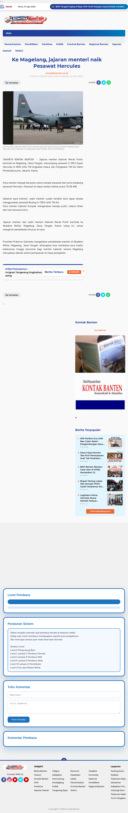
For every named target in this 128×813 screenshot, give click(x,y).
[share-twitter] (103, 82)
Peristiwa (47, 44)
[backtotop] (64, 760)
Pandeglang (58, 782)
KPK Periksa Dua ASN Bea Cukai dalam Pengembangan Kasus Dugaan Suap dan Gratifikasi (92, 441)
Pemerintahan (77, 782)
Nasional (93, 779)
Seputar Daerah (41, 790)
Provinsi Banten (76, 44)
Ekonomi (74, 771)
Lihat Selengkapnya (99, 511)
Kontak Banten (86, 322)
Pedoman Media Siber (119, 779)
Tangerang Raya (60, 790)
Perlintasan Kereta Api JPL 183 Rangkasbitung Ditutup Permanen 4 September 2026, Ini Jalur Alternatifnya (90, 6)
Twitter (22, 783)
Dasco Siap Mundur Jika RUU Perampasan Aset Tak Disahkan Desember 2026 (92, 455)
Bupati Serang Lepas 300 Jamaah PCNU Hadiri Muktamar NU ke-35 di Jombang (91, 484)
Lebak (73, 779)
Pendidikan (31, 44)
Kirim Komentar (19, 719)
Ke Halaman (100, 330)
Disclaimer (116, 782)
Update (75, 272)
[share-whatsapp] (108, 82)
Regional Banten (98, 44)
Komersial (93, 775)
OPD (36, 782)
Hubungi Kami (118, 790)
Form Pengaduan (119, 798)
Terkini (19, 50)
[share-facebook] (98, 82)
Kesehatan (75, 775)
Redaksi (114, 775)
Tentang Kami (117, 771)
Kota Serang (58, 779)
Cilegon (55, 771)
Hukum (37, 775)
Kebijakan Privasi (119, 786)
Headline (93, 771)
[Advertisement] (64, 544)
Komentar (13, 295)
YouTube (17, 783)
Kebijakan (57, 775)
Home (9, 6)
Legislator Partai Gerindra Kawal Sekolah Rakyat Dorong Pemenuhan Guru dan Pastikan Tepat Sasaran (91, 498)
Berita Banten (40, 771)
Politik (59, 44)
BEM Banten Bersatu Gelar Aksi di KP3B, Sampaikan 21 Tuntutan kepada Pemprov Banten (91, 470)
